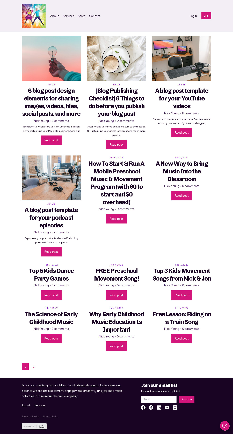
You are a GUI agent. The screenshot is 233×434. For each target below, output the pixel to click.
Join (206, 15)
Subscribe (186, 399)
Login (193, 16)
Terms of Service (30, 416)
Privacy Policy (50, 416)
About (54, 16)
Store (81, 16)
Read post (51, 140)
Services (68, 16)
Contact (94, 16)
